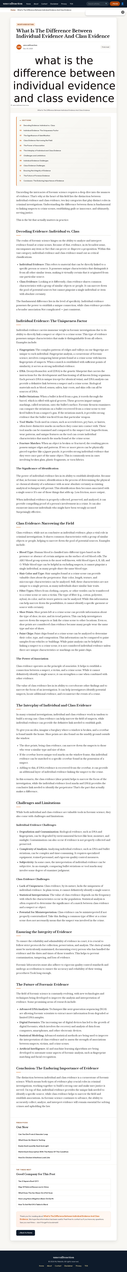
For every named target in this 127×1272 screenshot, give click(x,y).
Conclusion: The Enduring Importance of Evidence (44, 181)
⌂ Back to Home (25, 1233)
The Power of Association (34, 145)
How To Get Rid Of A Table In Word (33, 1204)
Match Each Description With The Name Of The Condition (43, 1152)
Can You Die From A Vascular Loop (33, 1134)
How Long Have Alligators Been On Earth (36, 1198)
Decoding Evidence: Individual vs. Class (39, 125)
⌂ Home (115, 4)
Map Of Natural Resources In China (33, 1187)
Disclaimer (54, 4)
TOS (71, 4)
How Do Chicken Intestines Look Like (34, 1157)
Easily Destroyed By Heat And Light (33, 1146)
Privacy (64, 4)
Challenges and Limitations (35, 155)
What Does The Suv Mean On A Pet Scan (35, 1193)
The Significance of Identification (37, 135)
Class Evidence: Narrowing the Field (38, 140)
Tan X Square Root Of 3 (28, 1181)
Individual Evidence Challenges (36, 161)
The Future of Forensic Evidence (37, 176)
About (36, 4)
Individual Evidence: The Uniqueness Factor (41, 130)
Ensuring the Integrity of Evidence (37, 171)
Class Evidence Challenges (34, 165)
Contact (44, 4)
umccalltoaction (12, 3)
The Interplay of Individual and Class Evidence (42, 150)
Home (28, 4)
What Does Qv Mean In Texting (31, 1140)
